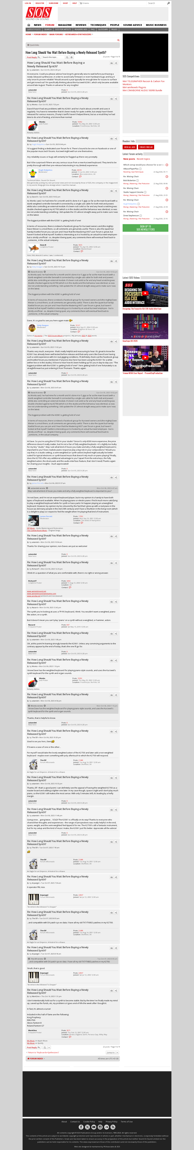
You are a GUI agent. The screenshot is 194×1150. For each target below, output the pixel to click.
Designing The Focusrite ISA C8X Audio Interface (142, 308)
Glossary (103, 29)
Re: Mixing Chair (131, 176)
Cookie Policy (89, 1121)
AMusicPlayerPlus (131, 168)
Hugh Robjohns (130, 204)
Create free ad (146, 147)
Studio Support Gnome (133, 192)
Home (29, 24)
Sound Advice (132, 25)
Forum (49, 25)
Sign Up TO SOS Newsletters (146, 227)
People (114, 25)
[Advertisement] (145, 254)
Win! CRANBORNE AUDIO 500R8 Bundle (142, 90)
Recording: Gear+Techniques (133, 172)
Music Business (156, 25)
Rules (114, 29)
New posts (129, 158)
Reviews (81, 25)
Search (48, 29)
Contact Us (75, 1121)
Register (40, 3)
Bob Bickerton (129, 180)
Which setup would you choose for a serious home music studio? (144, 165)
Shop (65, 3)
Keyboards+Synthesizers (78, 34)
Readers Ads (81, 29)
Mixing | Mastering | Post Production (136, 183)
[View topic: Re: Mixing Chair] (167, 176)
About (64, 1121)
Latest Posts (34, 29)
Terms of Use (127, 1121)
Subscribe (53, 3)
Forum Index (40, 34)
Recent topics (143, 158)
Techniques (98, 25)
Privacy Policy (111, 1121)
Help (74, 3)
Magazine (65, 25)
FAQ (93, 29)
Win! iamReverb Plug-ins (134, 87)
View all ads (129, 147)
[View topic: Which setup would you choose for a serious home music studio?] (167, 165)
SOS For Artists (63, 29)
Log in (28, 3)
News (37, 25)
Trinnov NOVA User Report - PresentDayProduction (142, 373)
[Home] (39, 12)
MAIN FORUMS (56, 34)
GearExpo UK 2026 (130, 340)
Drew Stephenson (131, 215)
